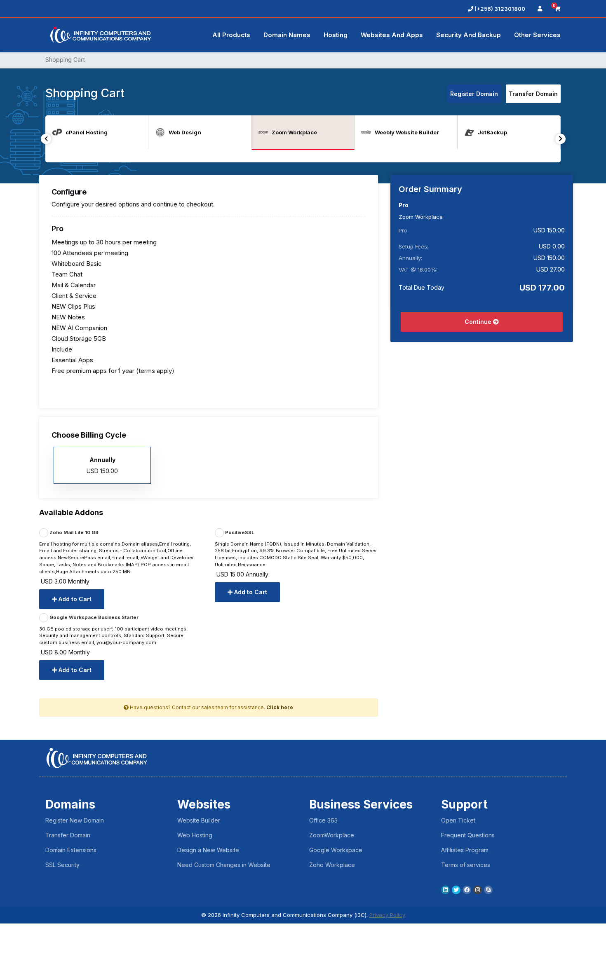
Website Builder (198, 820)
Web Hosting (194, 835)
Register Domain (474, 93)
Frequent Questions (468, 835)
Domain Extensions (70, 849)
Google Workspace (335, 849)
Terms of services (465, 864)
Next (560, 139)
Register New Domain (74, 820)
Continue (479, 321)
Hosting (336, 35)
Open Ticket (458, 820)
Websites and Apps (392, 35)
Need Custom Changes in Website (223, 864)
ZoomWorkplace (331, 835)
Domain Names (286, 35)
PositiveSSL (239, 532)
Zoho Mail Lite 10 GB (73, 532)
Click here (279, 707)
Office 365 (323, 820)
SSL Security (62, 864)
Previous (46, 139)
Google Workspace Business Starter (93, 617)
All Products (231, 35)
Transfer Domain (533, 93)
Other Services (537, 35)
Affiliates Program (465, 849)
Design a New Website (208, 849)
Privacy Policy (387, 915)
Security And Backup (468, 35)
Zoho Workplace (332, 864)
